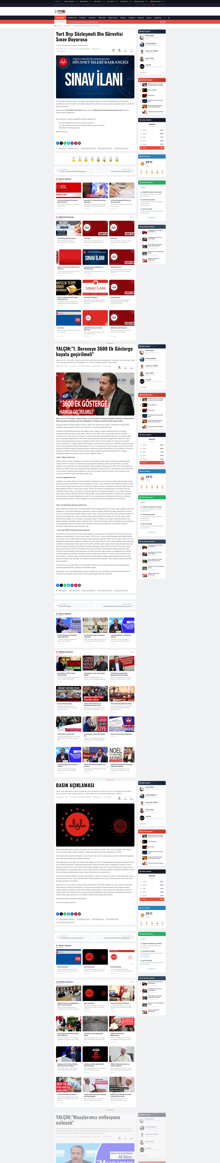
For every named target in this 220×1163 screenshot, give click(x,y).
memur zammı (62, 590)
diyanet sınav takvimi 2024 (88, 148)
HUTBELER (131, 18)
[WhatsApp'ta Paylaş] (65, 143)
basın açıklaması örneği (112, 919)
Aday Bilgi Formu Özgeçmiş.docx (69, 128)
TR (154, 5)
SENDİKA (123, 18)
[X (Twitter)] (140, 5)
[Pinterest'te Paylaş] (75, 143)
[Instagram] (143, 5)
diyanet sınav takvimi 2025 (105, 148)
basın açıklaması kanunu (83, 919)
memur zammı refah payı (121, 590)
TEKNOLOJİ (92, 18)
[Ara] (169, 18)
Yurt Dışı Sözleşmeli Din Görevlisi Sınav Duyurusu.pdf (76, 123)
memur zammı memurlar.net (105, 590)
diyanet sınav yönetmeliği (121, 148)
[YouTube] (145, 5)
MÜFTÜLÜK (157, 18)
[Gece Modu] (148, 4)
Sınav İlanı (71, 23)
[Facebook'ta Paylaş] (57, 143)
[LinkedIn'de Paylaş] (72, 143)
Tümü (131, 217)
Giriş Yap (162, 5)
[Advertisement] (45, 52)
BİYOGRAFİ (82, 18)
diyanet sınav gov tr (73, 148)
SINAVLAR (141, 18)
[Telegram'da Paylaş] (68, 143)
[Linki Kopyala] (79, 143)
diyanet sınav (62, 148)
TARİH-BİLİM (102, 18)
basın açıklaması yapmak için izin (65, 922)
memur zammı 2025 (74, 590)
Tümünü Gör (151, 217)
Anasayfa (61, 18)
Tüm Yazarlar (143, 72)
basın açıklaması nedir (97, 919)
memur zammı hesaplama (88, 590)
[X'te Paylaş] (61, 143)
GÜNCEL (149, 18)
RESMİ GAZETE (112, 18)
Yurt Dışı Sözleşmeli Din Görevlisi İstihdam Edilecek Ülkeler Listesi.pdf (81, 125)
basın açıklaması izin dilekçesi (66, 919)
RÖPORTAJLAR (72, 18)
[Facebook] (137, 5)
